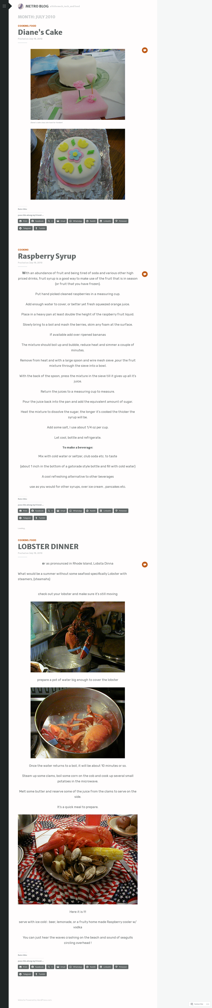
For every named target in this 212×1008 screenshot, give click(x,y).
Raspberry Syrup (47, 256)
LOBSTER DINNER (48, 546)
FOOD (33, 26)
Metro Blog (37, 6)
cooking (23, 26)
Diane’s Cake (40, 32)
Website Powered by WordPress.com (35, 1000)
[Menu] (4, 6)
